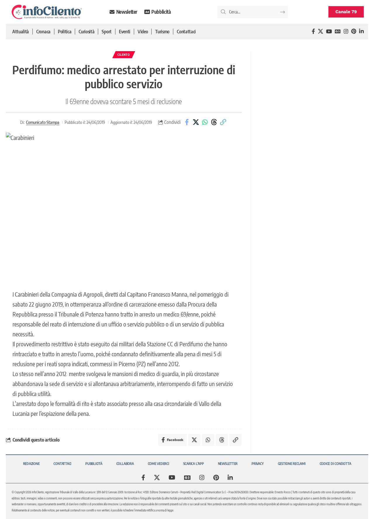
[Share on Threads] (214, 122)
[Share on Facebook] (187, 122)
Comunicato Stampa (42, 122)
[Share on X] (196, 122)
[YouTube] (329, 31)
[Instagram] (346, 31)
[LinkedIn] (361, 31)
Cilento (123, 54)
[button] (223, 122)
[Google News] (337, 31)
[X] (320, 31)
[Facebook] (313, 31)
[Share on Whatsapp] (205, 122)
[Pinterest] (354, 31)
